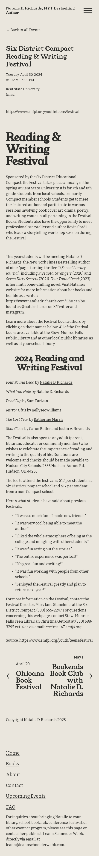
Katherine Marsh (48, 419)
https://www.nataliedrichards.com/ (36, 301)
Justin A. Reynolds (74, 428)
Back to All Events (26, 30)
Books (12, 763)
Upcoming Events (26, 796)
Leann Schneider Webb (63, 833)
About (13, 774)
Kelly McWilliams (46, 410)
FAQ (10, 807)
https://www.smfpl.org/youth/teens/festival (42, 112)
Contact (14, 785)
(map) (10, 95)
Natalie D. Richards (56, 382)
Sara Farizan (37, 401)
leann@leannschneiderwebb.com (35, 845)
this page (74, 828)
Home (13, 753)
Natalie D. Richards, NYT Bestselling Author (40, 10)
